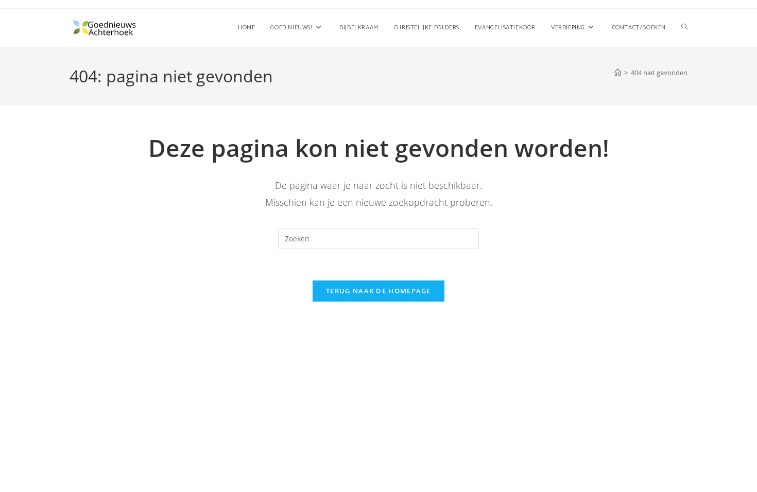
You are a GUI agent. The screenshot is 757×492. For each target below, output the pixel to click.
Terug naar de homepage (378, 290)
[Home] (617, 72)
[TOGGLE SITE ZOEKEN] (684, 28)
